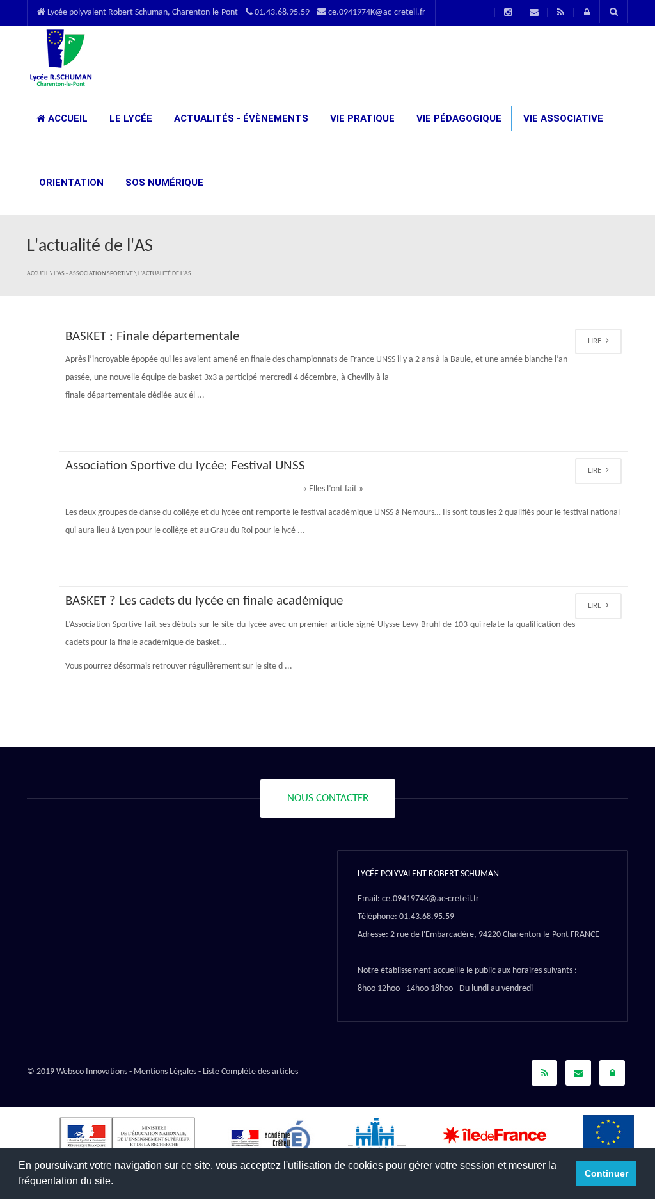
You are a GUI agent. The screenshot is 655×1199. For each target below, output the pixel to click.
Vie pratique (361, 118)
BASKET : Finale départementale (152, 336)
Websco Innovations (91, 1072)
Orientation (70, 182)
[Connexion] (612, 1073)
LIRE (595, 341)
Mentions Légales (165, 1072)
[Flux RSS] (544, 1073)
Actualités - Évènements (239, 118)
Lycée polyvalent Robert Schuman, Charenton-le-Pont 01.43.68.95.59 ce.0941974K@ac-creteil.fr (235, 12)
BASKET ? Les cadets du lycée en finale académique (204, 601)
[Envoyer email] (578, 1073)
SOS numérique (163, 182)
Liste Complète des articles (250, 1072)
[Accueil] (60, 57)
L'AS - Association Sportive (93, 273)
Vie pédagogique (457, 118)
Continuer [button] (606, 1173)
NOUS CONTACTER (327, 798)
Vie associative (562, 118)
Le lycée (129, 118)
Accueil (66, 118)
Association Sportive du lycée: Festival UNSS (185, 466)
